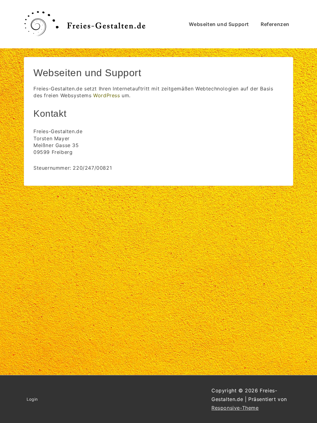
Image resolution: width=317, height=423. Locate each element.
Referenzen (275, 24)
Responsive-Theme (235, 408)
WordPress (106, 95)
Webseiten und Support (219, 24)
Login (32, 399)
